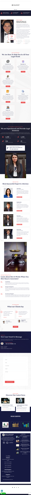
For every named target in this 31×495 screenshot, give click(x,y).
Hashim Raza (19, 202)
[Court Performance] (21, 13)
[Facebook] (17, 197)
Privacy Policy (15, 490)
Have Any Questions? (8, 342)
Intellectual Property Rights (7, 405)
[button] (15, 9)
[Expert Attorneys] (1, 13)
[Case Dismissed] (11, 13)
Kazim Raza (19, 229)
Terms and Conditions (21, 490)
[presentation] (2, 403)
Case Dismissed (15, 12)
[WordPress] (21, 197)
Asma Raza (19, 188)
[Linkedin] (20, 197)
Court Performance (26, 12)
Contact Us (26, 490)
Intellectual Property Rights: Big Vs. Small (22, 406)
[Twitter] (18, 197)
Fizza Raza (19, 215)
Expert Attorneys (6, 12)
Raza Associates (10, 490)
